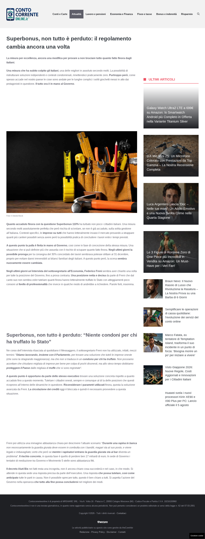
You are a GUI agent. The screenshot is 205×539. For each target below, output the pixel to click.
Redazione (84, 532)
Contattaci (121, 513)
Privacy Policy (98, 532)
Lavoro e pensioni (96, 14)
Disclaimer (111, 532)
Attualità (76, 14)
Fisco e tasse (144, 14)
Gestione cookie (197, 536)
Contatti (122, 532)
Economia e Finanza (121, 14)
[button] (198, 14)
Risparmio (187, 14)
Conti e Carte (60, 14)
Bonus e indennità (166, 14)
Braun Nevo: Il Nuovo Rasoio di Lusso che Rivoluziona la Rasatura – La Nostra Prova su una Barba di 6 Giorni (181, 289)
